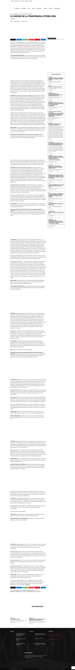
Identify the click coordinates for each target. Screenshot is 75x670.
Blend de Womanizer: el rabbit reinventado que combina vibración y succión (20, 634)
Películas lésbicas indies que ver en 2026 (55, 204)
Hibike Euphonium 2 (30, 590)
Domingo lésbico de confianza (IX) (56, 213)
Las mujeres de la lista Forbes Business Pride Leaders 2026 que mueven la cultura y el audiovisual (56, 115)
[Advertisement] (37, 30)
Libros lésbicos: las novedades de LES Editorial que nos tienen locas (55, 94)
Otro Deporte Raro (15, 619)
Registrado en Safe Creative (53, 639)
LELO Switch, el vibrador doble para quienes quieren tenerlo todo (55, 167)
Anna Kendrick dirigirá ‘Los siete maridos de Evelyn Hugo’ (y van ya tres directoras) (55, 144)
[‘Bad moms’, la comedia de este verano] (12, 640)
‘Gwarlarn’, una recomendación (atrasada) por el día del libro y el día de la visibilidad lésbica (56, 222)
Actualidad (50, 92)
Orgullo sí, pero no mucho (55, 86)
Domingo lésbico (51, 211)
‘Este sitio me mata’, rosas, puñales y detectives (54, 124)
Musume (24, 591)
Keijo (36, 590)
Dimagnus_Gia (24, 21)
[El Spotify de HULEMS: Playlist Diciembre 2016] (12, 645)
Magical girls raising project (16, 591)
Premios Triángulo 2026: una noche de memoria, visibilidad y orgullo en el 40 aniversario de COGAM (56, 158)
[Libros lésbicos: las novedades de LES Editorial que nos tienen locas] (31, 644)
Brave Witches (16, 590)
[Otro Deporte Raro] (18, 613)
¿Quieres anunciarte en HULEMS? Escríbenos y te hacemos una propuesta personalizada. (55, 635)
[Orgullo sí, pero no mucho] (31, 639)
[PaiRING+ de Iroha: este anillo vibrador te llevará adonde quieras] (31, 635)
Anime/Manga (13, 18)
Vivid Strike (38, 591)
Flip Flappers (23, 590)
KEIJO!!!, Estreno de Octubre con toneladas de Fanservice (37, 620)
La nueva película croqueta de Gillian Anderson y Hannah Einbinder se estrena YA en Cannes (56, 195)
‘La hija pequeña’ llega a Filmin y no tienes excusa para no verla (56, 185)
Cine (49, 192)
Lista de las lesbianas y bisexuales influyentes (54, 112)
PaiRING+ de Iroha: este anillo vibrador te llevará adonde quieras (55, 78)
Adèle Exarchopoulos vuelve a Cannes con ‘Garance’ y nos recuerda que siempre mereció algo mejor (56, 177)
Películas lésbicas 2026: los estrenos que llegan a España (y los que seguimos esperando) (56, 104)
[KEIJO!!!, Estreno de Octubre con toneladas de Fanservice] (37, 613)
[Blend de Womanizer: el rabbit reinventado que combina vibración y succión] (12, 635)
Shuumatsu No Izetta (31, 591)
